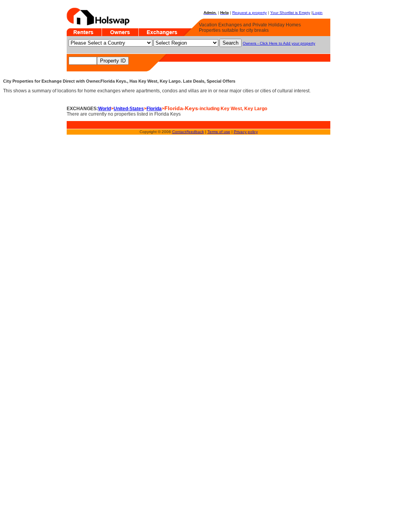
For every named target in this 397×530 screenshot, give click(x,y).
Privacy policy (246, 132)
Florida (154, 108)
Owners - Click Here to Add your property (279, 43)
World (104, 108)
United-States (129, 108)
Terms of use (218, 132)
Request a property (249, 12)
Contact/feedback (188, 132)
